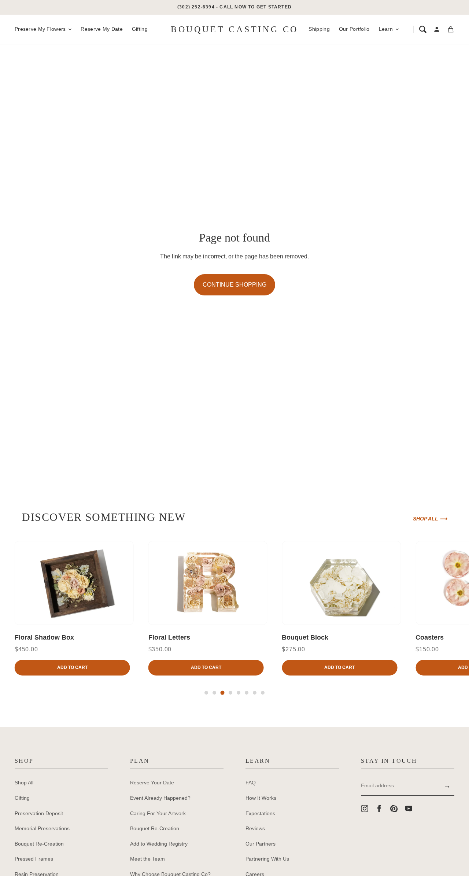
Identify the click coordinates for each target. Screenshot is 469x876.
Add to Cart (72, 667)
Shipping (319, 29)
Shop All (24, 782)
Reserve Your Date (152, 782)
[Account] (436, 29)
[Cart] (450, 29)
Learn (386, 29)
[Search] (422, 29)
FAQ (250, 782)
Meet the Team (147, 859)
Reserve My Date (101, 29)
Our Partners (260, 844)
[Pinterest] (394, 808)
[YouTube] (408, 808)
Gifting (140, 29)
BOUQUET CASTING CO (234, 29)
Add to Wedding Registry (159, 844)
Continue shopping (234, 284)
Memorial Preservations (42, 828)
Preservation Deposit (39, 813)
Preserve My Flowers (40, 29)
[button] (206, 693)
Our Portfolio (354, 29)
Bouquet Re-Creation (39, 844)
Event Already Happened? (160, 798)
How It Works (260, 798)
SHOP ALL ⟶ (430, 519)
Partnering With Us (267, 859)
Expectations (260, 813)
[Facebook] (379, 808)
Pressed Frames (34, 859)
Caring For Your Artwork (158, 813)
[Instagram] (364, 808)
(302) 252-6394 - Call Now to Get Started (234, 7)
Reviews (255, 828)
